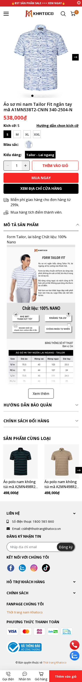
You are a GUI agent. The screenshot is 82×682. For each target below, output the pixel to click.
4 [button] (45, 96)
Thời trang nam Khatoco (25, 612)
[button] (75, 57)
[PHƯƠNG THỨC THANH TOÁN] (39, 631)
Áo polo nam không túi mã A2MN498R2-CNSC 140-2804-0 (61, 486)
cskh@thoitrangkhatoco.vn (41, 528)
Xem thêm (41, 393)
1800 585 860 (43, 521)
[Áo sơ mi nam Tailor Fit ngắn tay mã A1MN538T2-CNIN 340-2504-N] (41, 57)
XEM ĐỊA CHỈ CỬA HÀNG (41, 188)
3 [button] (41, 96)
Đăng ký (66, 547)
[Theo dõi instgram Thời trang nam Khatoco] (34, 568)
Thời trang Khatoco (54, 662)
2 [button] (37, 96)
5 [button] (50, 96)
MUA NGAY (41, 177)
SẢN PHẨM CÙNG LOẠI (27, 438)
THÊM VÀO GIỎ (55, 165)
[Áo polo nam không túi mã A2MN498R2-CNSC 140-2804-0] (61, 461)
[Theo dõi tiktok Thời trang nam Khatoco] (46, 568)
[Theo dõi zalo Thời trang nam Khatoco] (22, 568)
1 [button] (32, 96)
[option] (41, 57)
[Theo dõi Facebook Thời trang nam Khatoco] (11, 568)
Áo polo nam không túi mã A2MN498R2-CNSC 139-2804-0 (20, 486)
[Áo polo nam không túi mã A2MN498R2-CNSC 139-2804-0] (20, 461)
